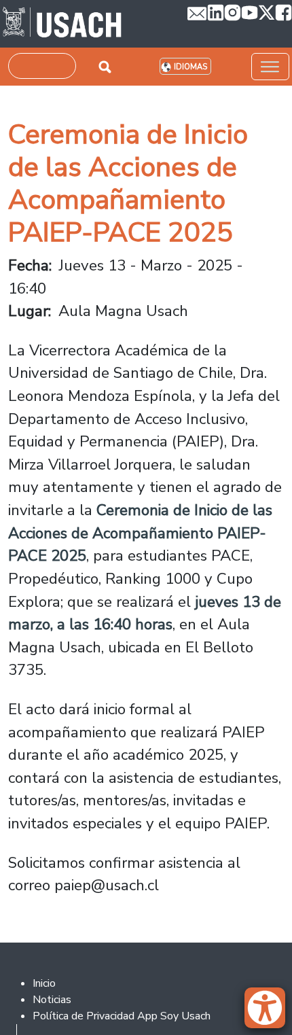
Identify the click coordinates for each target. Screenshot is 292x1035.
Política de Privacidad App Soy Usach (122, 1015)
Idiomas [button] (190, 67)
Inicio (44, 983)
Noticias (52, 999)
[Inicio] (62, 23)
